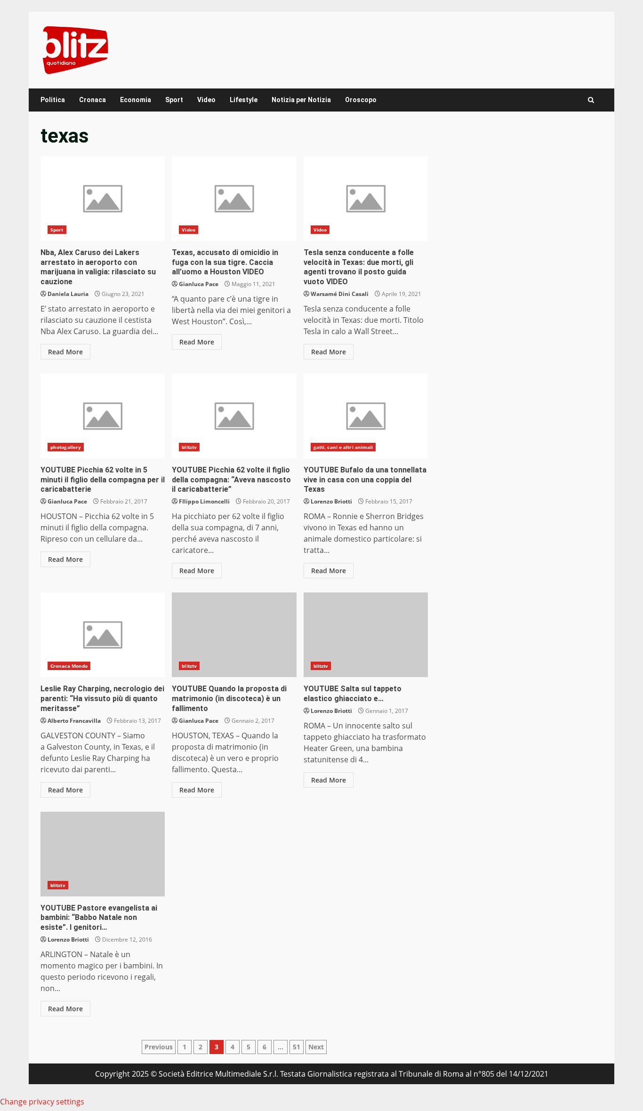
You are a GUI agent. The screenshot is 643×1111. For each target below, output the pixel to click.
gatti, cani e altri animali (343, 447)
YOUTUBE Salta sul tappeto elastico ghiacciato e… (366, 634)
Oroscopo (361, 100)
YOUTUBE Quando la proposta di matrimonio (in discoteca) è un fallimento (234, 634)
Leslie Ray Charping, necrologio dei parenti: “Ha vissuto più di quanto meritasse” (102, 634)
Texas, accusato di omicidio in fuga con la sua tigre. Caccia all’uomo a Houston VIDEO (234, 198)
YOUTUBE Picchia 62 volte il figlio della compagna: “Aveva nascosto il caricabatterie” (234, 416)
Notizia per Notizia (301, 100)
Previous (159, 1046)
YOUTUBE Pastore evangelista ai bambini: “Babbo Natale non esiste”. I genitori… (102, 854)
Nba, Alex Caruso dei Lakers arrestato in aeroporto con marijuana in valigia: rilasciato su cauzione (102, 198)
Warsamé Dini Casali (340, 294)
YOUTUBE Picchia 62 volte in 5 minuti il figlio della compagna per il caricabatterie (102, 416)
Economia (135, 100)
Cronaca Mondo (69, 666)
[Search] (591, 100)
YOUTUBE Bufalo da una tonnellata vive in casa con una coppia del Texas (366, 416)
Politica (52, 100)
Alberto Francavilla (74, 721)
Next (316, 1046)
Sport (174, 100)
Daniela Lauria (68, 294)
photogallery (65, 447)
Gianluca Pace (198, 284)
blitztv (189, 447)
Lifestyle (243, 100)
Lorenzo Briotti (331, 501)
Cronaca (92, 100)
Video (206, 100)
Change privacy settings (42, 1101)
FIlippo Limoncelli (204, 501)
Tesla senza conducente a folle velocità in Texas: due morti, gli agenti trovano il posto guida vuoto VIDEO (366, 198)
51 (296, 1046)
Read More (65, 351)
